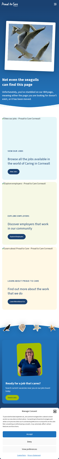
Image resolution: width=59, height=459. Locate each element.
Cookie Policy (21, 455)
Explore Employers (16, 236)
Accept (29, 434)
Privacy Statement (34, 455)
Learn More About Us (17, 301)
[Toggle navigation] (55, 4)
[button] (55, 411)
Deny (29, 441)
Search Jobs (12, 397)
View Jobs (13, 172)
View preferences (29, 449)
